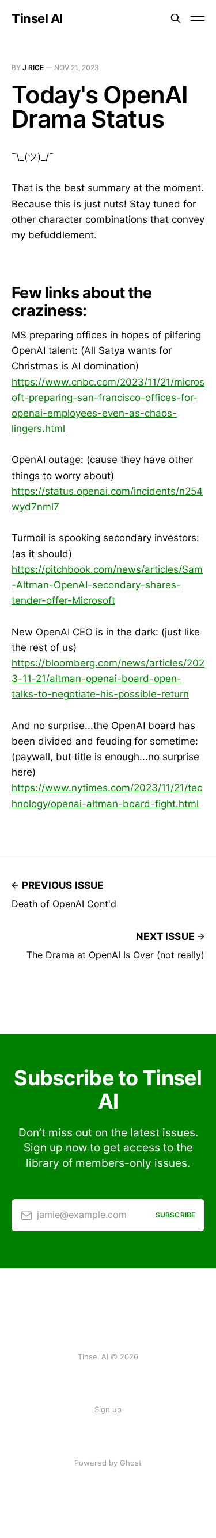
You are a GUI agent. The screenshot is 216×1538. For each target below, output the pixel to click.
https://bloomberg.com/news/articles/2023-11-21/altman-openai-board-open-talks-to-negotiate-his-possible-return (108, 678)
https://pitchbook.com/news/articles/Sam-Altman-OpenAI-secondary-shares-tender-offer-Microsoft (107, 585)
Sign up (108, 1409)
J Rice (33, 67)
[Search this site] (175, 18)
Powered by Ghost (108, 1462)
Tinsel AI (37, 18)
